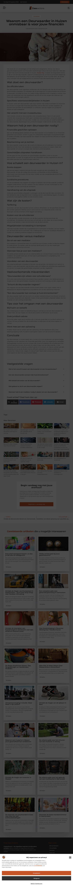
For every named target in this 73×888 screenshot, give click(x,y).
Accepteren (36, 873)
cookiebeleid (38, 865)
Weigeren (36, 878)
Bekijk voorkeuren (36, 883)
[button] (70, 857)
